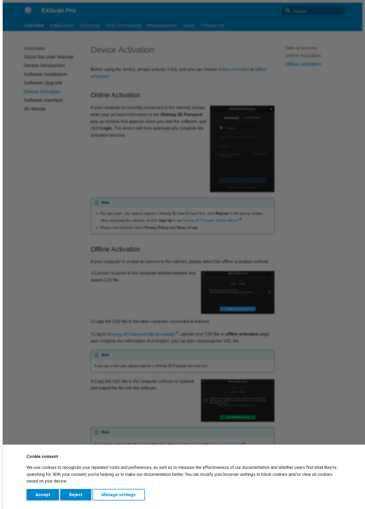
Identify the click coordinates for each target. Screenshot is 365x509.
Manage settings (119, 494)
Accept (43, 494)
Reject (75, 494)
